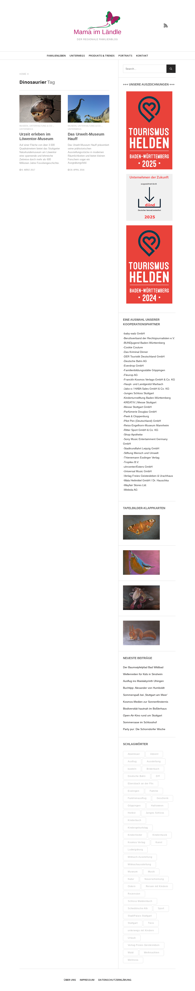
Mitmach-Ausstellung (140, 857)
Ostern (132, 886)
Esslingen (133, 791)
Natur (131, 879)
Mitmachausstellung (139, 864)
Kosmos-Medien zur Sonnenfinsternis (145, 701)
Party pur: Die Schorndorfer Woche (144, 729)
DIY (158, 776)
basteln (132, 769)
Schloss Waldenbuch (140, 901)
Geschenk (162, 798)
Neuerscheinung (154, 879)
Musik (151, 871)
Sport (161, 908)
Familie (154, 791)
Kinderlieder (135, 835)
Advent (154, 754)
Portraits (125, 55)
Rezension (134, 893)
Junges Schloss (155, 813)
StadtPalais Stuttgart (140, 915)
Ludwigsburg (135, 849)
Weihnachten (151, 952)
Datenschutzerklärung (114, 979)
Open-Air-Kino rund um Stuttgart (142, 715)
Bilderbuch (153, 769)
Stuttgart (133, 923)
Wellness (133, 960)
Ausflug (132, 761)
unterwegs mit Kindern (141, 930)
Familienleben (56, 55)
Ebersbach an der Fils (140, 783)
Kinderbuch (134, 820)
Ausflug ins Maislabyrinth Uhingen (143, 680)
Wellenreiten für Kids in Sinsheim (143, 674)
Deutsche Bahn (137, 776)
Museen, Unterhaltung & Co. (36, 126)
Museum (133, 871)
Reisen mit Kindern (157, 886)
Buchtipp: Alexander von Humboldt (144, 687)
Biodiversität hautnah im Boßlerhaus (145, 708)
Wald (131, 952)
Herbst (132, 813)
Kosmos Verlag (136, 842)
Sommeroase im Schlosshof (140, 722)
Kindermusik (160, 835)
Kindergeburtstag (138, 827)
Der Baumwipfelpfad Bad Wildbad (143, 667)
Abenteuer (134, 754)
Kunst (159, 842)
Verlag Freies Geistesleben (144, 945)
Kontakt (142, 55)
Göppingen (134, 805)
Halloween (157, 805)
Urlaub (132, 938)
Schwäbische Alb (138, 908)
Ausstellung (154, 761)
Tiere (151, 923)
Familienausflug (137, 798)
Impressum (87, 979)
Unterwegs (77, 55)
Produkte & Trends (102, 55)
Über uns (70, 979)
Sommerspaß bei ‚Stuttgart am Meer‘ (145, 694)
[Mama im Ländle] (97, 23)
